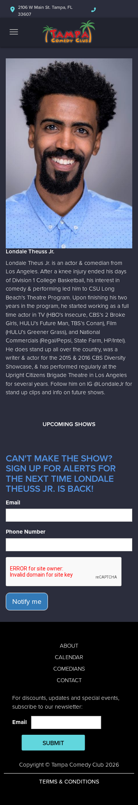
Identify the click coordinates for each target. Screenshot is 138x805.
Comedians (69, 668)
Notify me (26, 601)
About (69, 645)
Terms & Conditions (69, 781)
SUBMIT (53, 743)
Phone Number (25, 531)
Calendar (69, 657)
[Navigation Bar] (14, 32)
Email (13, 502)
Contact (69, 680)
